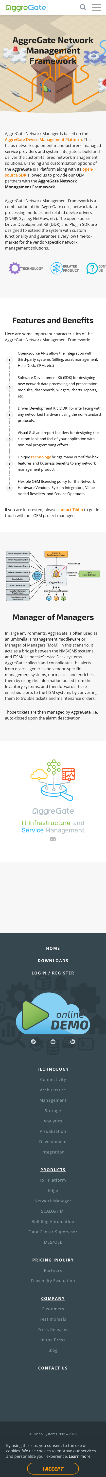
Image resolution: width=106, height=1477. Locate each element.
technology (41, 456)
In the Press (53, 1340)
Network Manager (53, 1201)
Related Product (71, 268)
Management (53, 1100)
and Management (53, 826)
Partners (53, 1270)
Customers (53, 1309)
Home (53, 948)
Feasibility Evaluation (53, 1280)
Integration (53, 1152)
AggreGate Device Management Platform (43, 139)
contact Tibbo (70, 509)
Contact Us (53, 1368)
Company (53, 1298)
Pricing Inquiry (53, 1260)
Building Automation (53, 1221)
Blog (53, 1350)
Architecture (53, 1090)
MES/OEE (53, 1242)
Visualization (53, 1131)
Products (53, 1169)
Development (53, 1141)
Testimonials (53, 1319)
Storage (53, 1110)
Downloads (53, 960)
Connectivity (53, 1079)
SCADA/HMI (53, 1211)
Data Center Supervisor (53, 1232)
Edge (53, 1190)
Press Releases (53, 1329)
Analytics (53, 1121)
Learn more (79, 1456)
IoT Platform (53, 1180)
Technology (32, 268)
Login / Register (53, 973)
